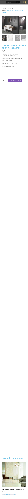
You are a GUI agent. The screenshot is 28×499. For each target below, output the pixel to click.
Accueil (4, 8)
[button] (2, 2)
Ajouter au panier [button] (9, 494)
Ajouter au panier (15, 80)
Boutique (9, 8)
